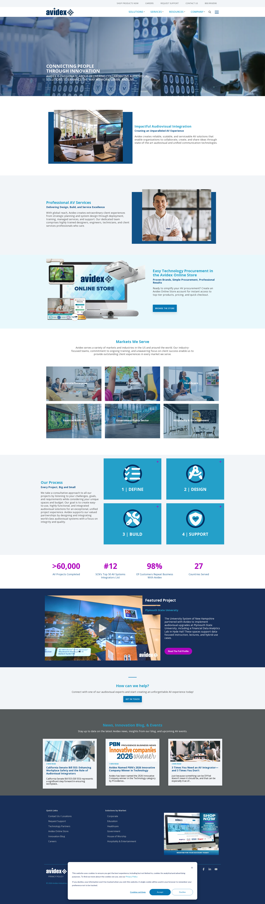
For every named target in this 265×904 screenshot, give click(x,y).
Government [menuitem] (113, 831)
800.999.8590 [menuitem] (211, 3)
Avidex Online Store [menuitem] (58, 831)
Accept (160, 892)
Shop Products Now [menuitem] (127, 3)
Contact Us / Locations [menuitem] (60, 816)
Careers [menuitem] (149, 3)
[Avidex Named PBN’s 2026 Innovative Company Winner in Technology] (132, 751)
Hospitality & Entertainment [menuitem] (122, 841)
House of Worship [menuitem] (116, 836)
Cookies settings (138, 892)
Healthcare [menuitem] (113, 826)
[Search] (210, 12)
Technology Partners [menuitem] (59, 826)
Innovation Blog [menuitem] (56, 836)
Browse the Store (164, 308)
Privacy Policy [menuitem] (55, 876)
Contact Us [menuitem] (192, 3)
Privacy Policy (131, 876)
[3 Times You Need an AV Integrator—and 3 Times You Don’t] (195, 751)
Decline (182, 892)
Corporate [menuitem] (112, 816)
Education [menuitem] (112, 821)
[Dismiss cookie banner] (192, 868)
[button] (217, 12)
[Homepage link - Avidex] (56, 872)
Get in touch (133, 699)
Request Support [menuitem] (170, 3)
